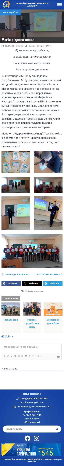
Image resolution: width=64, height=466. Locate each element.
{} (36, 356)
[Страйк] (15, 356)
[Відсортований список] (18, 356)
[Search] (57, 429)
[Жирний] (4, 356)
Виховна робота (10, 12)
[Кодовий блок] (29, 356)
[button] (11, 283)
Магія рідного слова (34, 291)
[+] (40, 356)
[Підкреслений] (11, 356)
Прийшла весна (11, 319)
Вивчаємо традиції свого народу (32, 323)
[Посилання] (33, 356)
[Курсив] (8, 356)
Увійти (8, 336)
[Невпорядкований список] (22, 356)
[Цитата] (26, 356)
